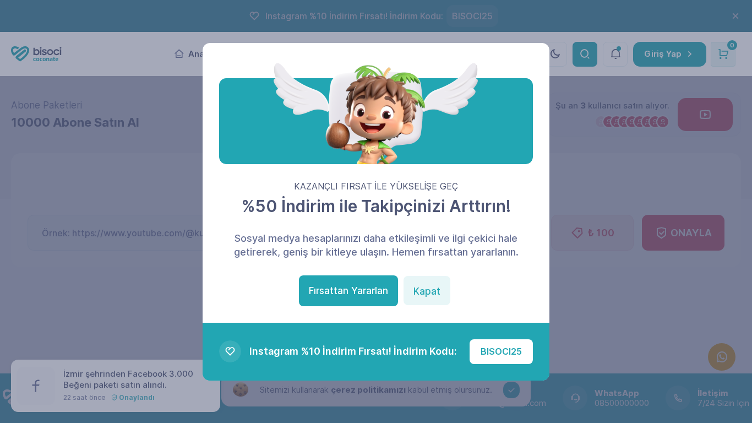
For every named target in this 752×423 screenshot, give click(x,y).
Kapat (426, 291)
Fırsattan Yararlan (348, 290)
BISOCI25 (501, 351)
